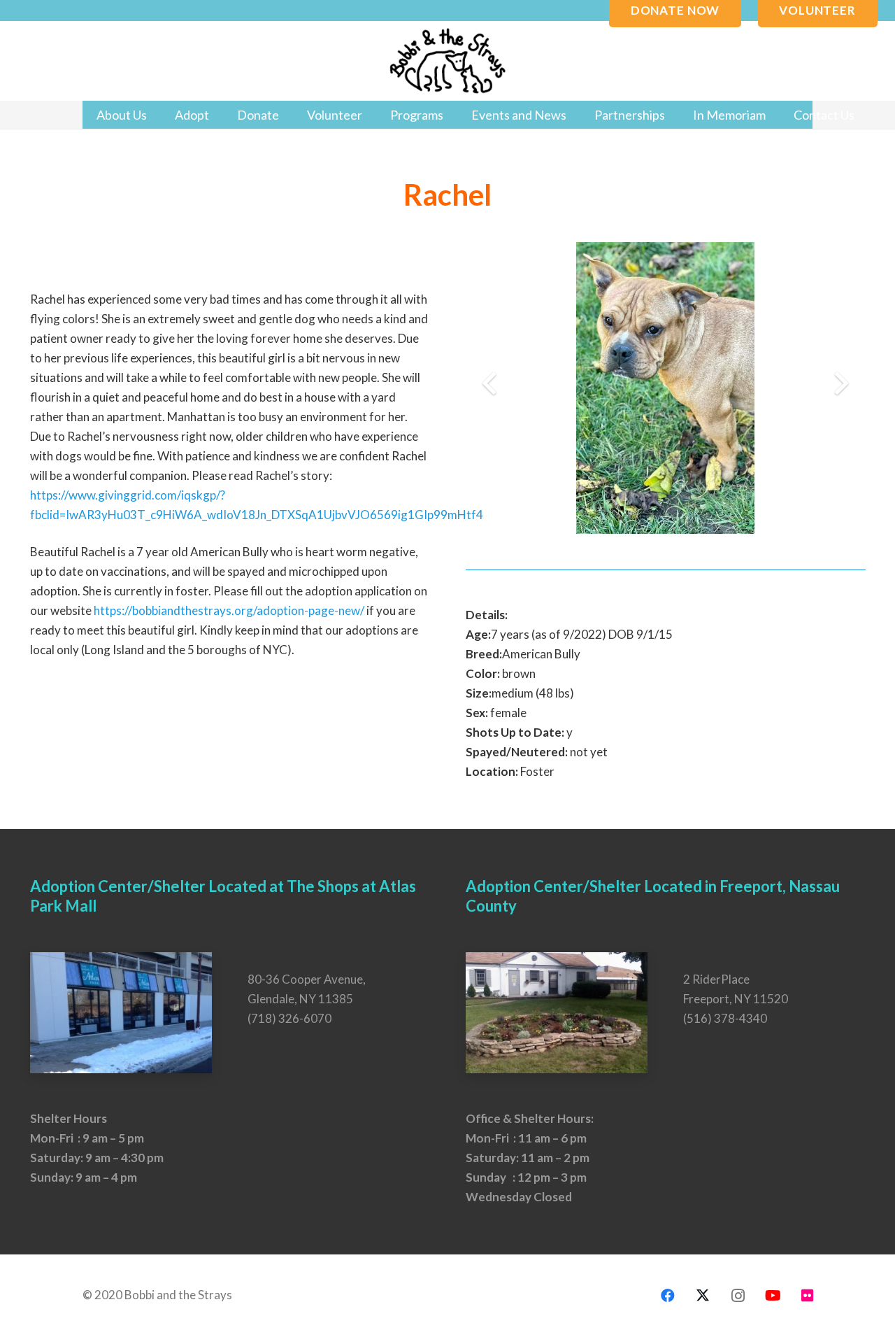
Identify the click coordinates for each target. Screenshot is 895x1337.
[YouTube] (772, 1295)
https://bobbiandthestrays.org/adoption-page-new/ (229, 610)
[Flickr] (807, 1295)
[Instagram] (737, 1295)
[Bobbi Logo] (447, 61)
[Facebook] (667, 1295)
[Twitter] (702, 1295)
